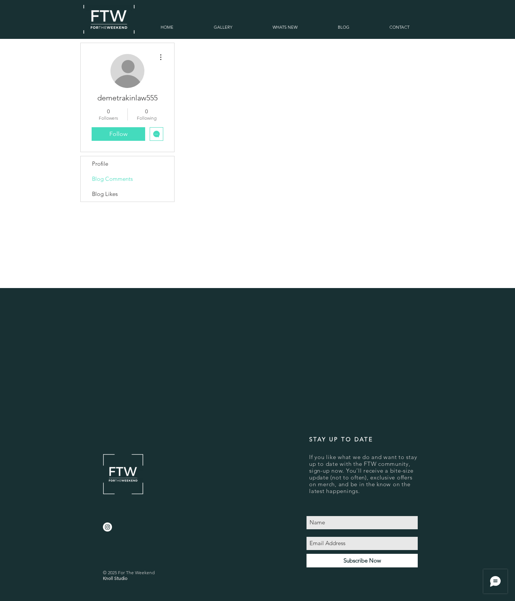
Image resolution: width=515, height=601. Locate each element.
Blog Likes (105, 193)
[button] (222, 27)
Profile (100, 163)
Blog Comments (112, 178)
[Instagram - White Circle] (107, 527)
